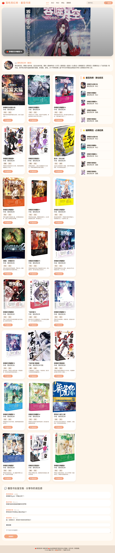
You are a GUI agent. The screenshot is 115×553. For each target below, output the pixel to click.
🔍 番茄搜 (108, 3)
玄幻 (52, 3)
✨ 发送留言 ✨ (11, 536)
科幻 (57, 3)
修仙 (62, 3)
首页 (47, 3)
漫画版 (68, 3)
